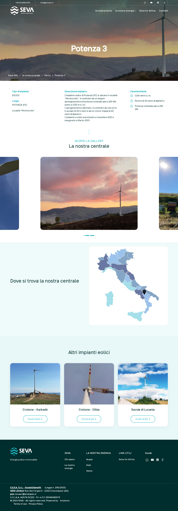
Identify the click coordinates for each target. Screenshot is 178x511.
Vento (89, 471)
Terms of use (20, 504)
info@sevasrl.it (47, 3)
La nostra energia (69, 467)
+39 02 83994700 (23, 3)
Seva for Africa (147, 10)
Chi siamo (70, 459)
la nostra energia (124, 10)
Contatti (163, 10)
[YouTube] (151, 2)
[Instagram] (145, 2)
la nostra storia (103, 10)
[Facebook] (164, 2)
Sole (88, 465)
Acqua (89, 459)
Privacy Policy (36, 504)
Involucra (64, 500)
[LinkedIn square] (158, 2)
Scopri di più (34, 419)
